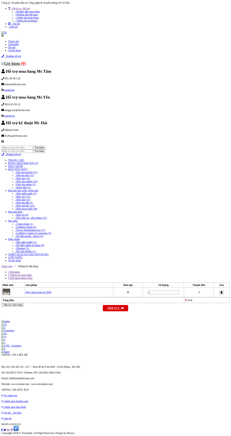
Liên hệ (13, 26)
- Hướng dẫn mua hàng (27, 11)
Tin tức (15, 23)
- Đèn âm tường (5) (25, 184)
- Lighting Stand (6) (25, 227)
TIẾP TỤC (114, 308)
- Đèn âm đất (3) (23, 202)
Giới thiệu (13, 44)
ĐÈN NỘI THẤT (18, 169)
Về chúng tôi (10, 395)
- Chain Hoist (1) (24, 224)
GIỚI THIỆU (15, 257)
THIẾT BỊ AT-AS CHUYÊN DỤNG (28, 254)
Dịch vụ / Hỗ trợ (20, 8)
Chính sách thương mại (15, 401)
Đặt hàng (14, 272)
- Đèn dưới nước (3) (25, 193)
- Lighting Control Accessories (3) (33, 233)
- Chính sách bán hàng (27, 17)
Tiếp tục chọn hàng (12, 305)
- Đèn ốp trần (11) (24, 175)
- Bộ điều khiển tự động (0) (29, 245)
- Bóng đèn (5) (23, 187)
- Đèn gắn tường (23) (26, 181)
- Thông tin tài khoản (26, 20)
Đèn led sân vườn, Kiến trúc (23, 190)
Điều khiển (14, 239)
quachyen (9, 115)
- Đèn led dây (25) (24, 205)
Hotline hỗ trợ (12, 56)
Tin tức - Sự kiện (12, 412)
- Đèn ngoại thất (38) (26, 208)
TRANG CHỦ (16, 160)
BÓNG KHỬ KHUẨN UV (23, 163)
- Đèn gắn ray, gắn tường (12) (31, 217)
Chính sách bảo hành (14, 407)
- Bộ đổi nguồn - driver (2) (29, 236)
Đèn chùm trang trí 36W (38, 292)
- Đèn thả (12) (22, 178)
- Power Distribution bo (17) (30, 230)
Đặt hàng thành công (20, 278)
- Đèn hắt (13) (22, 199)
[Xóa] (221, 292)
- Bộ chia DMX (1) (25, 251)
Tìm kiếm (39, 147)
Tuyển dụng (14, 50)
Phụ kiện (13, 221)
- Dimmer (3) (22, 248)
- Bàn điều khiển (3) (25, 242)
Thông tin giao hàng (20, 275)
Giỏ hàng (15, 63)
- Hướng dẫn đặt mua (26, 14)
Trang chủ (13, 41)
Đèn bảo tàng (15, 211)
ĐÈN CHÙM (15, 166)
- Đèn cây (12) (22, 196)
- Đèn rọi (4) (21, 214)
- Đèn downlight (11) (26, 172)
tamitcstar (9, 90)
